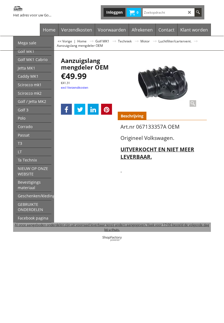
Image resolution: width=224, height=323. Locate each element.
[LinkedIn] (93, 109)
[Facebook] (66, 109)
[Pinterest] (106, 109)
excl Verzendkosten (74, 87)
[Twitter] (79, 109)
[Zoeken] (197, 12)
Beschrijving (132, 116)
